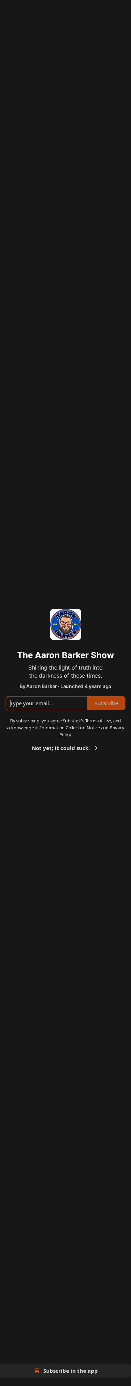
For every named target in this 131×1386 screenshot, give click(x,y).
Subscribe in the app (70, 1370)
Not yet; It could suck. (61, 747)
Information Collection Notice (70, 727)
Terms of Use (98, 720)
